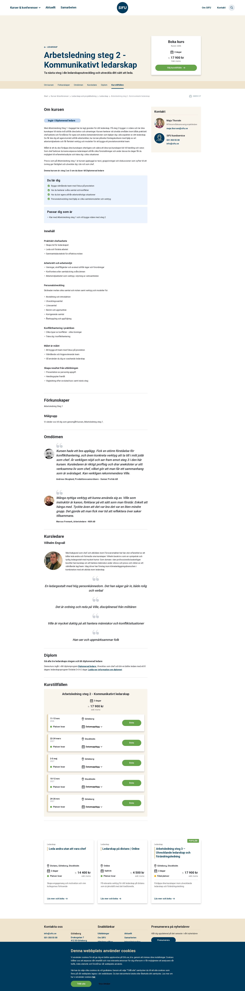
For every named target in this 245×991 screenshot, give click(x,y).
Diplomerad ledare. (87, 666)
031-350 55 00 (50, 937)
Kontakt (221, 7)
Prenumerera (163, 940)
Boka (131, 722)
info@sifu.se (173, 143)
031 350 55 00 (173, 140)
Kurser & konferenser (24, 7)
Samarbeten (68, 7)
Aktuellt (51, 7)
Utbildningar (103, 933)
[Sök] (232, 8)
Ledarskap (52, 47)
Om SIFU (206, 7)
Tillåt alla (81, 984)
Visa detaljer (104, 984)
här (93, 977)
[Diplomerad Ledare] (62, 122)
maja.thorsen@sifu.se (177, 128)
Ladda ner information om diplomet (105, 669)
